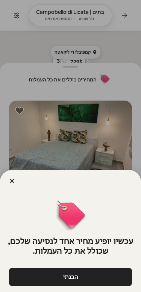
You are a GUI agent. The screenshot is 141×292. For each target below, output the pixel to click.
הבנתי (70, 277)
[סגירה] (12, 181)
